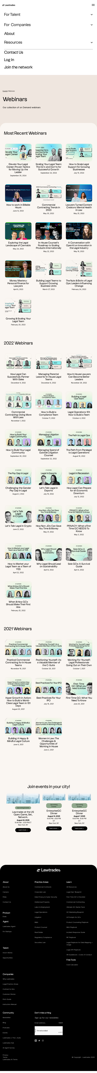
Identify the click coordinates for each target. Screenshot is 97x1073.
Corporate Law (40, 892)
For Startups (7, 931)
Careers (6, 892)
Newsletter (7, 1017)
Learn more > (23, 830)
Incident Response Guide (75, 932)
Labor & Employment (42, 907)
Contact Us (7, 902)
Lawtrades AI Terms (10, 1059)
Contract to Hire (9, 989)
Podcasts (6, 1028)
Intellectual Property (42, 902)
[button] (48, 14)
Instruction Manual (9, 1004)
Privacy (6, 1055)
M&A (36, 922)
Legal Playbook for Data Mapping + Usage (79, 943)
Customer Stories (9, 994)
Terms (5, 1057)
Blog (4, 1022)
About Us (6, 887)
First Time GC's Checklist (75, 897)
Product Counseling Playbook (77, 922)
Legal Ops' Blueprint (73, 892)
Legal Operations (41, 912)
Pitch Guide (7, 999)
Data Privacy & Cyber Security (46, 897)
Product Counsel (41, 927)
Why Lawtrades (8, 979)
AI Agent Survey (9, 1048)
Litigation (38, 917)
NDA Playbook (71, 927)
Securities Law (40, 942)
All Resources (71, 887)
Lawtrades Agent (9, 926)
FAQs (5, 897)
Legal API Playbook (73, 950)
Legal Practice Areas (10, 984)
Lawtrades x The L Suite (12, 1038)
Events (5, 91)
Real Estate (39, 932)
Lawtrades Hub (8, 1043)
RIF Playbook (71, 937)
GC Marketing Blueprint (75, 912)
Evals (5, 916)
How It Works (7, 953)
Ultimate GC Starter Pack (75, 907)
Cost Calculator (72, 965)
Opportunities (8, 958)
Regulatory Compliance (43, 937)
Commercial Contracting (75, 902)
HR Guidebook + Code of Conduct (79, 955)
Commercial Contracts (43, 887)
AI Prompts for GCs (73, 917)
